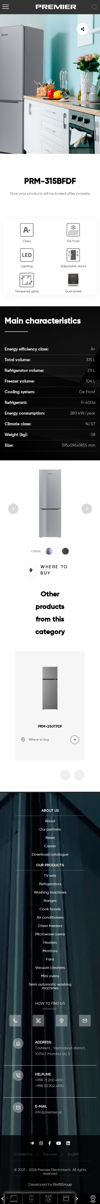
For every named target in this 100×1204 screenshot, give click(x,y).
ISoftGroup (62, 1185)
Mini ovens (50, 976)
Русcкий (50, 1154)
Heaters (50, 943)
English (73, 1154)
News (50, 838)
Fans (50, 959)
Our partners (50, 829)
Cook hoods (50, 909)
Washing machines (50, 892)
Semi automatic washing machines (50, 986)
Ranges (50, 901)
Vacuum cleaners (50, 968)
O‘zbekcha (23, 1154)
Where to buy (54, 570)
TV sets (50, 876)
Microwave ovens (50, 934)
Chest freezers (50, 926)
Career (50, 846)
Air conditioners (50, 918)
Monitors (50, 951)
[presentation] (2, 1199)
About (50, 821)
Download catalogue (50, 855)
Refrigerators (50, 884)
